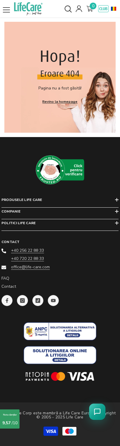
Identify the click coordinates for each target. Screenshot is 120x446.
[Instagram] (22, 300)
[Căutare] (68, 9)
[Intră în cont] (79, 8)
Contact (8, 286)
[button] (113, 9)
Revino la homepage (59, 101)
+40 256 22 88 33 (27, 250)
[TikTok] (37, 300)
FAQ (5, 278)
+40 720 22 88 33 (27, 258)
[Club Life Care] (103, 8)
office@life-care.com (30, 267)
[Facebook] (7, 300)
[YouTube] (53, 300)
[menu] (6, 9)
